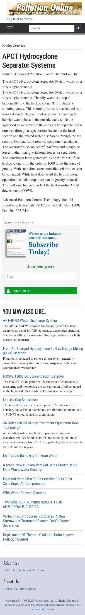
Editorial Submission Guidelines (24, 570)
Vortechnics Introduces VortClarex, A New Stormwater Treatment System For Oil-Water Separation (36, 521)
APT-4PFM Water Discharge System (30, 320)
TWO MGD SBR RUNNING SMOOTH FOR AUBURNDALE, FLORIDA (32, 504)
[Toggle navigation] (10, 28)
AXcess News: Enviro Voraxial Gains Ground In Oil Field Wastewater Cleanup (40, 467)
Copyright (12, 600)
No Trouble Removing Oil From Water (30, 455)
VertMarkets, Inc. (44, 600)
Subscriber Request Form (58, 605)
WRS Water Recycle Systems (24, 492)
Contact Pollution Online (19, 589)
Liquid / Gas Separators (20, 399)
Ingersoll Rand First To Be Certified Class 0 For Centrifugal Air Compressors (37, 481)
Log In (12, 19)
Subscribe (26, 19)
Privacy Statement (32, 605)
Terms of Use (12, 605)
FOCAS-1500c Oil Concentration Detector (33, 376)
